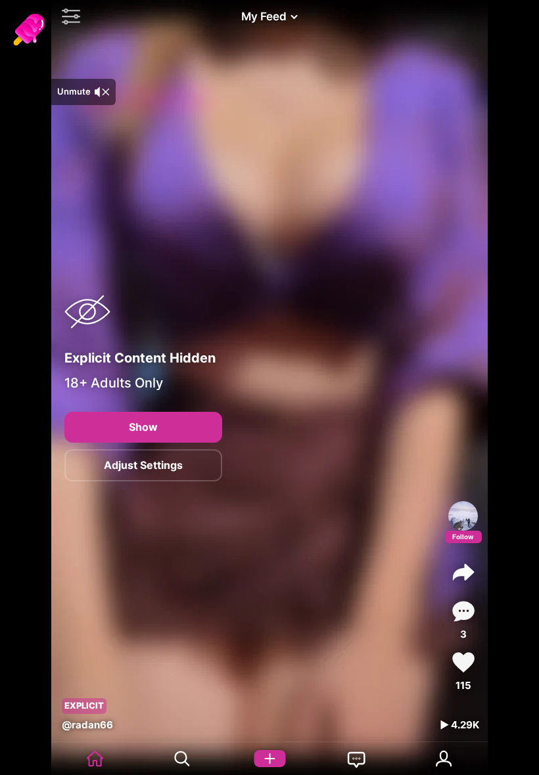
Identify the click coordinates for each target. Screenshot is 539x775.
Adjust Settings (143, 465)
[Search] (182, 758)
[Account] (444, 758)
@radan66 (87, 725)
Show (143, 426)
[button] (67, 16)
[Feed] (95, 758)
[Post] (270, 758)
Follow (463, 537)
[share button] (463, 572)
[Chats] (356, 758)
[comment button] (463, 611)
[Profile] (463, 516)
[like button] (463, 662)
